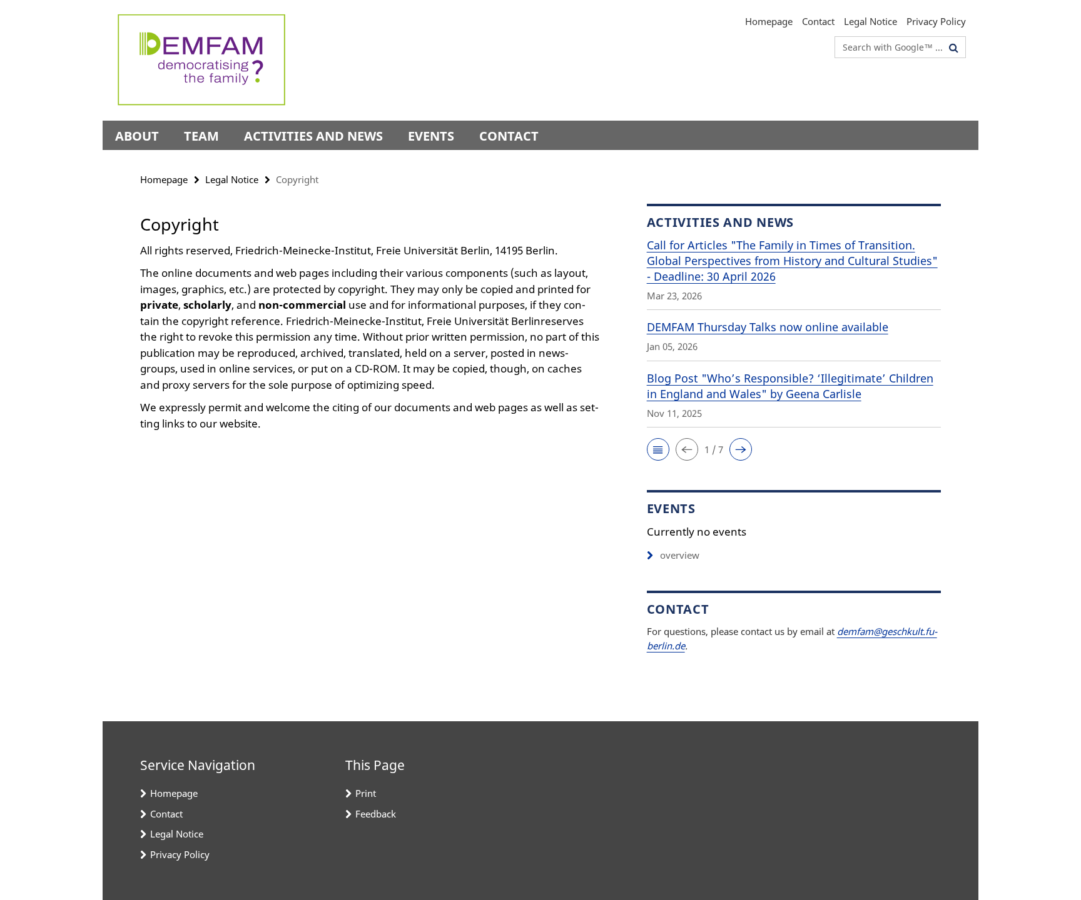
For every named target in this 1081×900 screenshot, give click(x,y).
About (137, 136)
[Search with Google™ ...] (953, 48)
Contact (818, 21)
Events (431, 136)
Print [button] (365, 793)
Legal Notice (870, 21)
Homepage (769, 21)
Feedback (375, 814)
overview (679, 555)
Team (201, 136)
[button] (658, 449)
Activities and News (313, 136)
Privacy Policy (936, 21)
